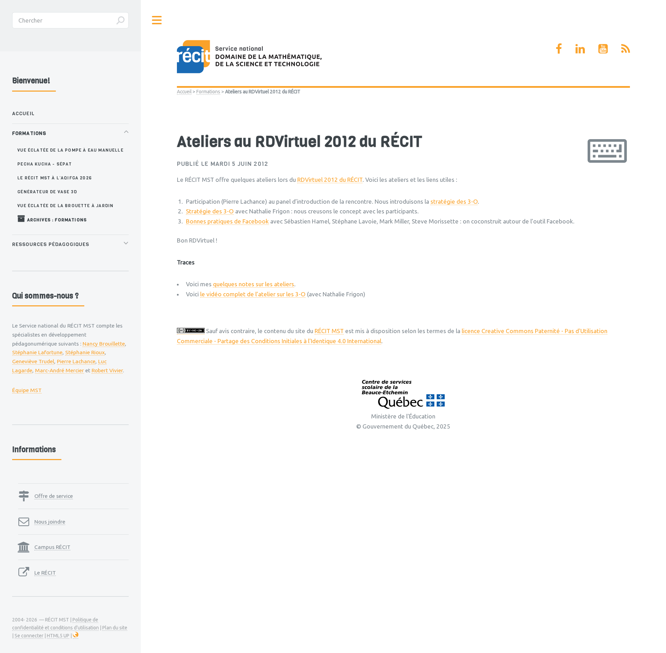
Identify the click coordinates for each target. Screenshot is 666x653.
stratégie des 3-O (454, 201)
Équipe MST (27, 390)
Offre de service (53, 496)
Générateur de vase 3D (47, 192)
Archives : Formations (56, 220)
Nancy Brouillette (104, 343)
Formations (208, 91)
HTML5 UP (58, 635)
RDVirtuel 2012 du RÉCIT (329, 179)
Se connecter (29, 635)
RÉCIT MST (329, 331)
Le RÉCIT (45, 572)
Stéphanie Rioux (85, 352)
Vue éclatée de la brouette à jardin (65, 206)
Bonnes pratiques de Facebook (227, 221)
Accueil (184, 91)
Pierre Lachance (76, 361)
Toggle (157, 20)
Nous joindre (49, 521)
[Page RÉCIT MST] (559, 48)
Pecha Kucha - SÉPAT (44, 164)
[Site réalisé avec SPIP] (75, 636)
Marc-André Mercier (59, 370)
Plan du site (114, 627)
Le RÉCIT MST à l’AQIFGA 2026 (54, 178)
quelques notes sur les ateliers (253, 284)
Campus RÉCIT (52, 547)
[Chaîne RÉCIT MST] (603, 48)
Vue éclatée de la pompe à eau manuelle (70, 150)
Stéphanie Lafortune (37, 352)
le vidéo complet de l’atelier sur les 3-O (253, 294)
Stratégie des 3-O (210, 211)
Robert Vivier (107, 370)
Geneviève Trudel (33, 361)
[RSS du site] (625, 48)
